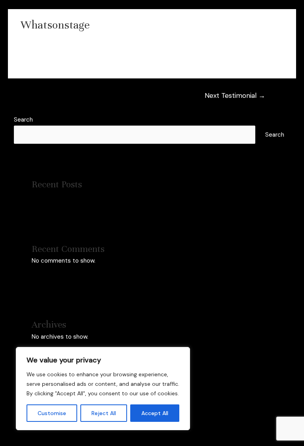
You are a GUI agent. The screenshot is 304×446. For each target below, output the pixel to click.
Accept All (154, 413)
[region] (103, 388)
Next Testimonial (235, 95)
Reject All (103, 413)
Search (23, 120)
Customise (52, 413)
